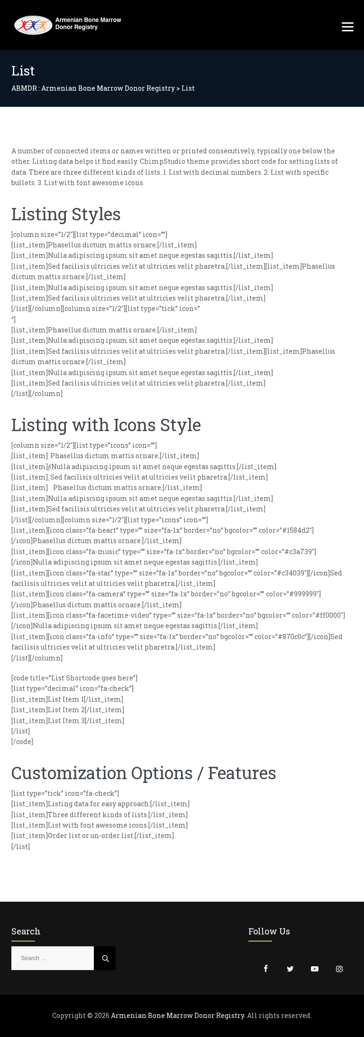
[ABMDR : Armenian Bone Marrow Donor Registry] (67, 25)
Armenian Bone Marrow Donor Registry (177, 1015)
